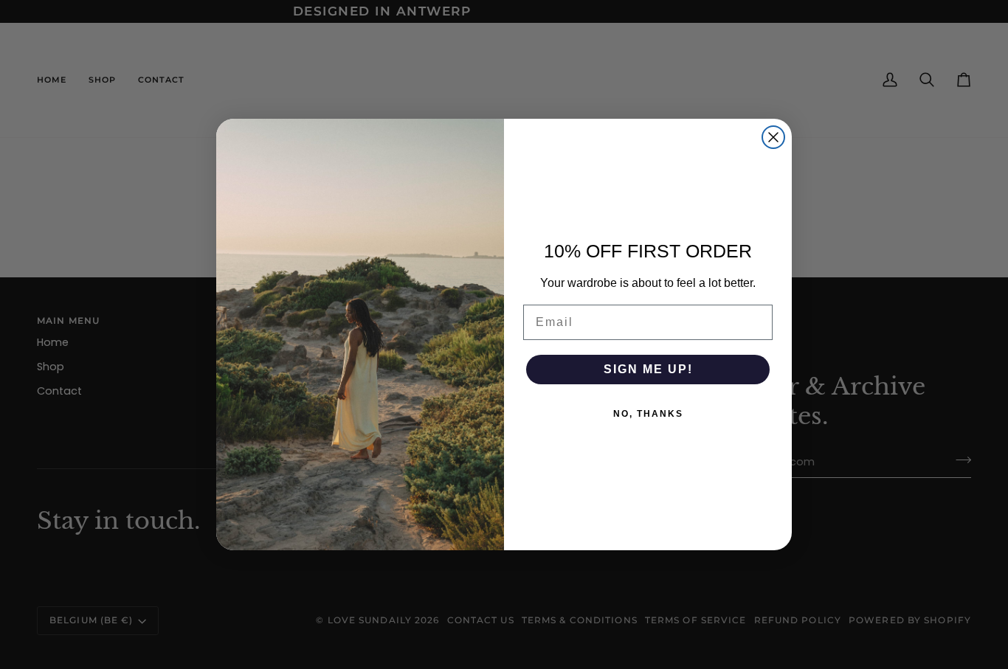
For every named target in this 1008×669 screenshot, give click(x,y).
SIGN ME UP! (648, 369)
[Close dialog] (773, 137)
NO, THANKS (648, 414)
